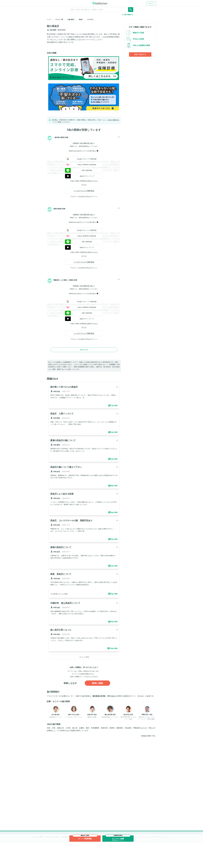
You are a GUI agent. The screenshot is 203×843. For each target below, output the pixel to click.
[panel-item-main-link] (84, 396)
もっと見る (84, 657)
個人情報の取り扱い (87, 143)
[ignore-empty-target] (101, 9)
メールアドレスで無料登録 (84, 191)
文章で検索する (127, 14)
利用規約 (76, 143)
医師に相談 (97, 683)
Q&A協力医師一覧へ (148, 736)
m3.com (140, 696)
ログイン (151, 3)
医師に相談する (140, 54)
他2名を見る (84, 349)
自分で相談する (114, 120)
